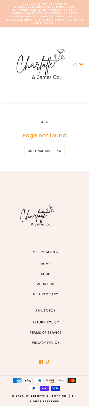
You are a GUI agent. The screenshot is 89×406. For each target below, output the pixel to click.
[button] (4, 65)
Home (45, 264)
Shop (45, 274)
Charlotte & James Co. (47, 396)
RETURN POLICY (45, 322)
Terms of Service (46, 332)
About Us (45, 284)
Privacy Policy (45, 342)
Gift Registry (45, 294)
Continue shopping (44, 151)
